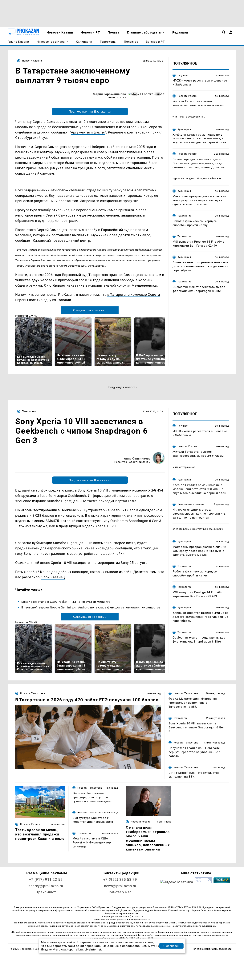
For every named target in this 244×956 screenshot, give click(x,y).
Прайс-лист (45, 892)
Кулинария (184, 129)
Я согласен (171, 946)
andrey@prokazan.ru (45, 886)
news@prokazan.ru (120, 886)
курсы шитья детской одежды (191, 178)
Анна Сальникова (137, 458)
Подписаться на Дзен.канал (90, 111)
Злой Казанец (53, 577)
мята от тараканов (184, 467)
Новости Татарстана (32, 693)
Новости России (187, 95)
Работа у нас (120, 892)
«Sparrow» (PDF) (145, 938)
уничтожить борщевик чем (189, 116)
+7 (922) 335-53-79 (120, 879)
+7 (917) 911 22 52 (46, 879)
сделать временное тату (188, 529)
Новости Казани (32, 60)
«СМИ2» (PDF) (127, 938)
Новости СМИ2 (26, 315)
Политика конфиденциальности (212, 948)
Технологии (184, 215)
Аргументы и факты (88, 132)
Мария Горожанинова (109, 94)
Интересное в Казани (190, 504)
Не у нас (182, 75)
